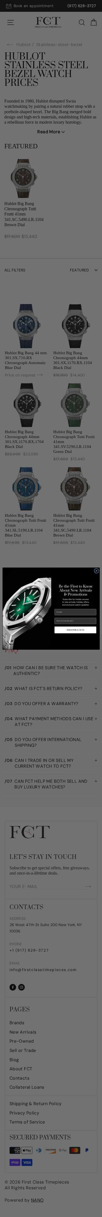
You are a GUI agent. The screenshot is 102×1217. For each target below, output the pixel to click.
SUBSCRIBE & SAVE (75, 629)
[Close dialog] (96, 571)
